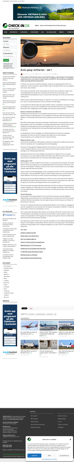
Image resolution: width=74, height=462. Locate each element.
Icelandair (61, 427)
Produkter (6, 287)
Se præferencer (64, 455)
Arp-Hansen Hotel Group (38, 424)
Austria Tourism (62, 416)
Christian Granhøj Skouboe (10, 428)
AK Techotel (34, 418)
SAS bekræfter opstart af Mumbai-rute (29, 352)
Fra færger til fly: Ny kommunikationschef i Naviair (9, 131)
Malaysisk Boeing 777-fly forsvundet (31, 245)
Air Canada (34, 416)
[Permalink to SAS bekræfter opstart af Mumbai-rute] (30, 349)
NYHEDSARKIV (34, 32)
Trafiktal (6, 295)
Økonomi (6, 297)
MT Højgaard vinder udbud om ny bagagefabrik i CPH (8, 143)
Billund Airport (62, 418)
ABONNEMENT (6, 1)
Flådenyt (6, 274)
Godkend (34, 455)
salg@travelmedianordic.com (11, 436)
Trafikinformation (9, 293)
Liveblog (6, 280)
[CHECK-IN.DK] (16, 27)
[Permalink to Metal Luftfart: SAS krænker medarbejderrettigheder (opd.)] (49, 330)
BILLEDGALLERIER (51, 32)
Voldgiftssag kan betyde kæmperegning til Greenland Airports (10, 125)
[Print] (55, 74)
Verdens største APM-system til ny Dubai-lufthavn (9, 78)
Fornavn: (5, 41)
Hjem (5, 32)
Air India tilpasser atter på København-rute (29, 333)
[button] (70, 439)
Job (42, 32)
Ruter (5, 289)
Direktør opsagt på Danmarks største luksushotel (8, 224)
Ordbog (61, 32)
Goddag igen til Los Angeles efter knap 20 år (33, 248)
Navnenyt (6, 282)
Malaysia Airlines (40, 314)
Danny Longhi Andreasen (10, 431)
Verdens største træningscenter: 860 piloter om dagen (8, 137)
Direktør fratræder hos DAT (28, 233)
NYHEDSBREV (21, 1)
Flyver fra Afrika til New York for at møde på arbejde (9, 90)
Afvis (49, 455)
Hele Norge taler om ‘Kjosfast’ (29, 255)
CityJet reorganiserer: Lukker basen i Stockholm (48, 352)
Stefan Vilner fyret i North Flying (30, 236)
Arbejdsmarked (8, 268)
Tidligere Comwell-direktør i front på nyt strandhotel (9, 240)
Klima (5, 278)
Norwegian (50, 314)
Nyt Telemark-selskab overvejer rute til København (9, 119)
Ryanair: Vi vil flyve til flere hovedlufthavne (32, 242)
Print (57, 74)
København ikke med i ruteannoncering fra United (9, 96)
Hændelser (7, 276)
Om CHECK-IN (13, 32)
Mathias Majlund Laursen (10, 432)
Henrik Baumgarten (8, 429)
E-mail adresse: (8, 53)
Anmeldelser (7, 266)
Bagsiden (6, 270)
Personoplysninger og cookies (49, 459)
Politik (5, 284)
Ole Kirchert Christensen (30, 74)
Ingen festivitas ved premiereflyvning (31, 258)
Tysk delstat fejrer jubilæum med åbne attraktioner (8, 250)
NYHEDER (40, 74)
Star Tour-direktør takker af (28, 239)
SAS (55, 314)
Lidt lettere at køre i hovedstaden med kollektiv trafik (8, 256)
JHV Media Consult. (19, 450)
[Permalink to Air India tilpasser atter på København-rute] (30, 330)
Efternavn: (6, 47)
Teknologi (6, 291)
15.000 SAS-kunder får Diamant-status (32, 251)
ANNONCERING (13, 1)
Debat (5, 272)
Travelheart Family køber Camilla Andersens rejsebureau (10, 230)
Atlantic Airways (35, 427)
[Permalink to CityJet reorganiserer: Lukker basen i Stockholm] (49, 349)
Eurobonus (31, 314)
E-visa (59, 421)
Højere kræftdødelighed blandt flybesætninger (53, 25)
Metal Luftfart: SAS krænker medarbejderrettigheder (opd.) (48, 333)
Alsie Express (34, 421)
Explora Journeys (63, 424)
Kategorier (23, 32)
